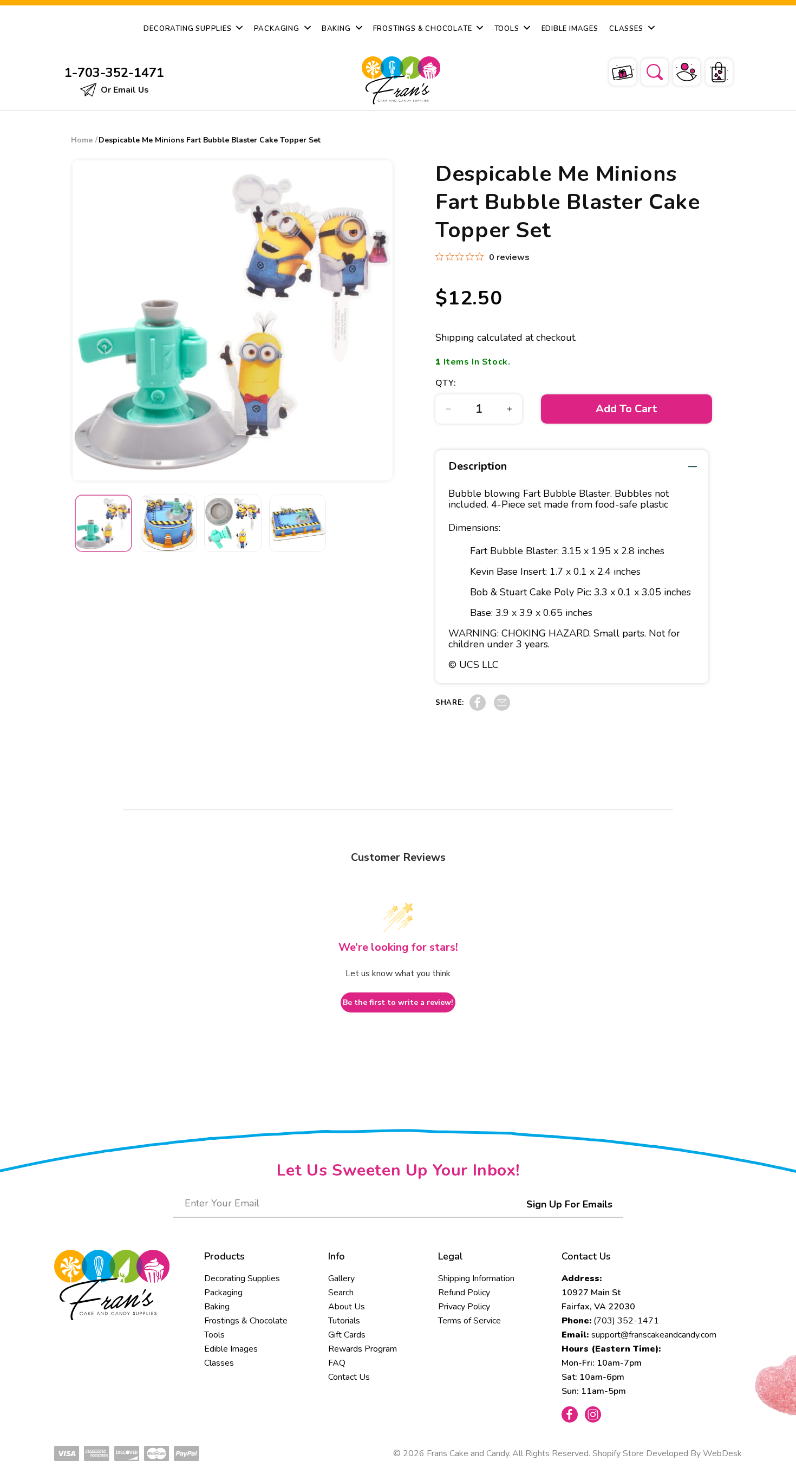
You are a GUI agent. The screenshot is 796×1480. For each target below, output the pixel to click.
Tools (214, 1335)
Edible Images (231, 1349)
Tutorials (344, 1321)
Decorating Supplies (242, 1278)
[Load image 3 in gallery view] (233, 523)
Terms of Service (469, 1321)
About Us (346, 1307)
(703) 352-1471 (626, 1321)
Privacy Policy (464, 1307)
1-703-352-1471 (114, 72)
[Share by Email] (502, 708)
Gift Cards (347, 1335)
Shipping (454, 337)
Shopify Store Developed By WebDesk (667, 1453)
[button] (648, 70)
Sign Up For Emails (569, 1204)
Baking (217, 1307)
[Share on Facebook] (477, 708)
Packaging (223, 1293)
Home (82, 140)
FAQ (336, 1363)
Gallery (341, 1278)
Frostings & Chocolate (246, 1321)
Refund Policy (464, 1293)
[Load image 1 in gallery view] (103, 523)
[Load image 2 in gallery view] (168, 523)
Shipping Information (476, 1278)
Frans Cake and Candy (468, 1453)
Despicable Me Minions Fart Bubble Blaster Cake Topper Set (210, 140)
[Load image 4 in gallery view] (298, 523)
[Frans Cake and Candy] (399, 80)
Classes (219, 1363)
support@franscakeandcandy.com (653, 1335)
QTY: (445, 383)
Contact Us (349, 1377)
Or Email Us (124, 90)
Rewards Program (362, 1349)
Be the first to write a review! (398, 1002)
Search (341, 1293)
